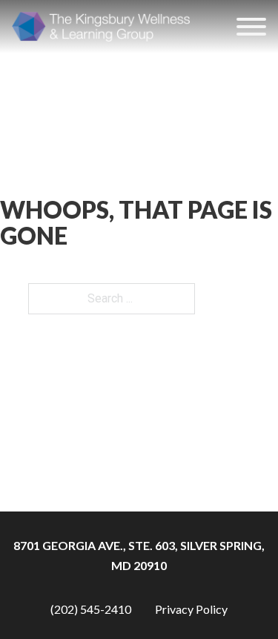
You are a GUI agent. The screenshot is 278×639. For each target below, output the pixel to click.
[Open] (251, 27)
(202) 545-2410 (90, 609)
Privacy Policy (191, 609)
